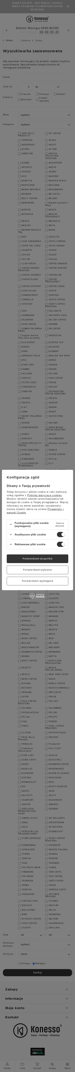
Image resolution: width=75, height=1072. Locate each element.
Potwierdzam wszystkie (37, 558)
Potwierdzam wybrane (37, 570)
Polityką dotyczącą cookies (44, 495)
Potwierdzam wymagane (37, 581)
